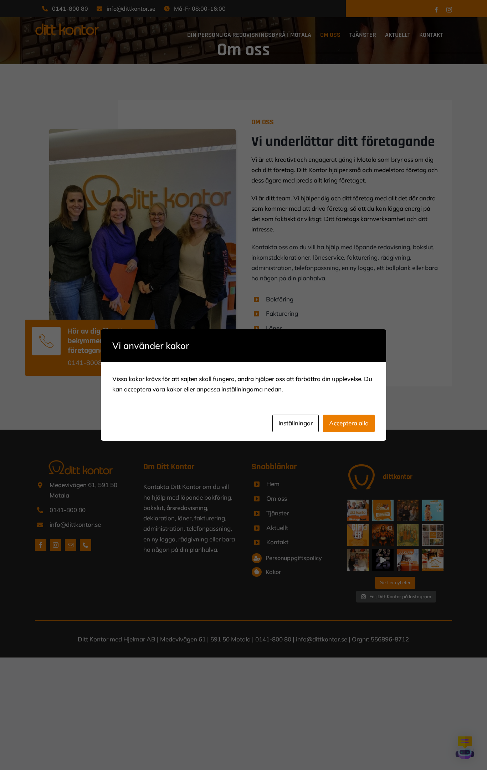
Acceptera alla (349, 423)
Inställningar (295, 423)
